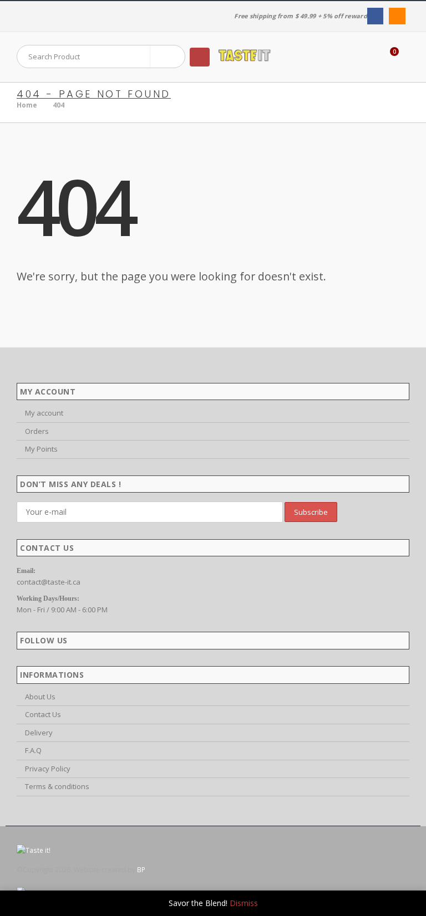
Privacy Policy (47, 769)
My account (44, 413)
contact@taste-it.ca (48, 582)
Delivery (39, 733)
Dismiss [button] (244, 903)
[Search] (167, 56)
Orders (37, 431)
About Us (40, 697)
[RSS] (397, 16)
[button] (200, 57)
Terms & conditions (57, 786)
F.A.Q (33, 750)
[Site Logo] (244, 57)
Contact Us (43, 714)
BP (141, 869)
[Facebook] (375, 16)
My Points (41, 449)
